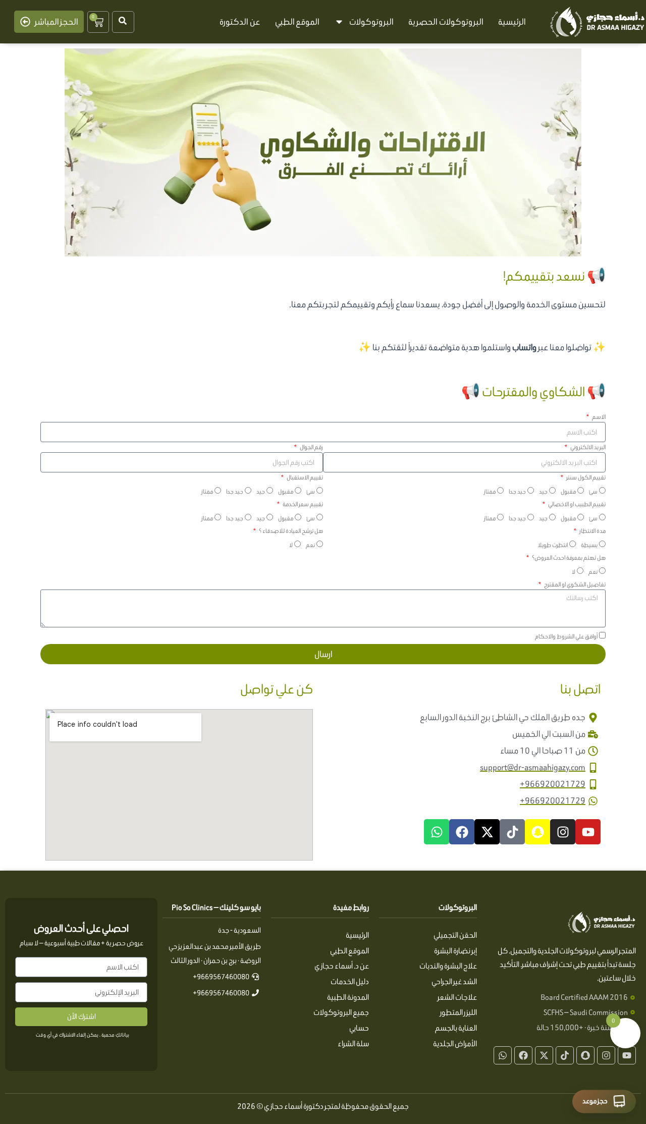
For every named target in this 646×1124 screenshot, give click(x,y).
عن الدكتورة (240, 22)
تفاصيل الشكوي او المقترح (574, 584)
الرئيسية (511, 22)
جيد (543, 491)
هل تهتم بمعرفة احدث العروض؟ (568, 557)
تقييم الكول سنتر (585, 477)
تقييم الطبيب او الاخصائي (576, 504)
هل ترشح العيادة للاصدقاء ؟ (290, 530)
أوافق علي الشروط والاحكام (566, 636)
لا (291, 545)
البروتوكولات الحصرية (445, 22)
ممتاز (490, 491)
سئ (593, 491)
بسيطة (589, 545)
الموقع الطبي (297, 22)
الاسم (598, 416)
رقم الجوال (311, 447)
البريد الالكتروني (587, 447)
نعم (310, 545)
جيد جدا (517, 491)
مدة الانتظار (592, 530)
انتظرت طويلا (553, 545)
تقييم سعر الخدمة (302, 504)
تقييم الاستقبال (304, 477)
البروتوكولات (371, 22)
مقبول (568, 491)
